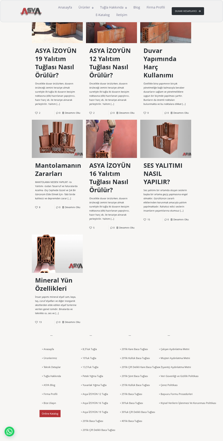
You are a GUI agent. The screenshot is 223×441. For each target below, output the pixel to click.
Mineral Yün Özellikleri (53, 284)
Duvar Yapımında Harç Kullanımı (159, 62)
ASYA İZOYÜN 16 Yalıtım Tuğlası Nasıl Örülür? (110, 177)
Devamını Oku (72, 112)
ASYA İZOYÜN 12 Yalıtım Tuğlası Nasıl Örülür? (110, 62)
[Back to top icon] (207, 434)
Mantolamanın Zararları (58, 169)
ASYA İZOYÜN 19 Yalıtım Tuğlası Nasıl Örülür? (56, 62)
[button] (9, 431)
